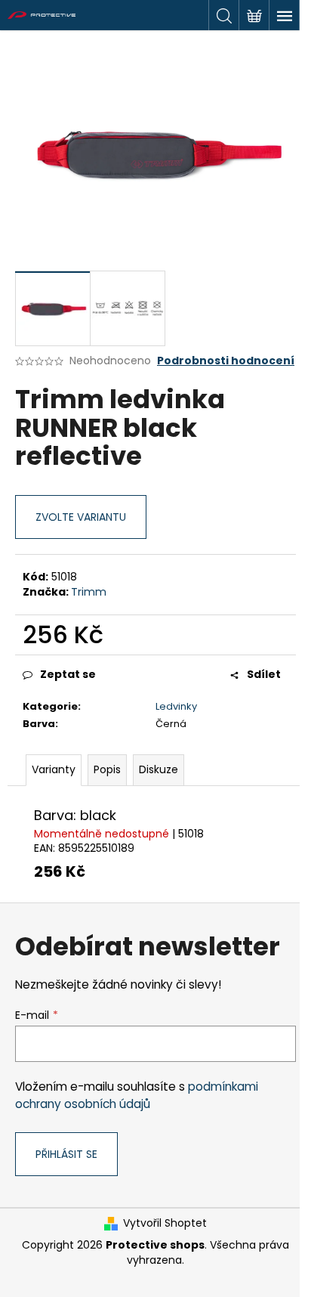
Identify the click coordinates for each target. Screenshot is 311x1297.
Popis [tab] (107, 769)
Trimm (88, 591)
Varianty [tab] (53, 769)
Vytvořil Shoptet (165, 1223)
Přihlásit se (66, 1154)
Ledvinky (176, 706)
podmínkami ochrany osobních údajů (136, 1095)
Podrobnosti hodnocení (225, 361)
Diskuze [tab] (158, 769)
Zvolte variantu (80, 517)
